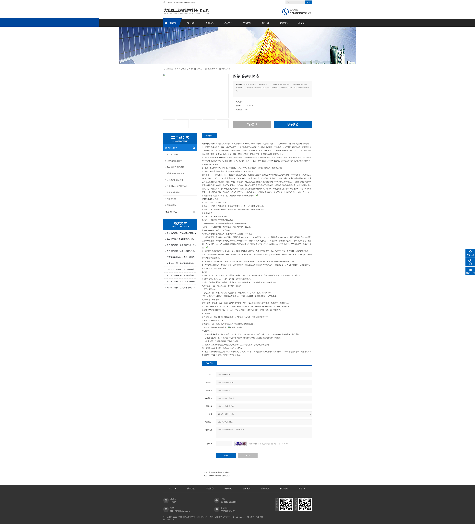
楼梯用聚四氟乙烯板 (175, 180)
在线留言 (284, 23)
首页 (176, 69)
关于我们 (191, 23)
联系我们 (302, 23)
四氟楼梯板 (171, 205)
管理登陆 (170, 520)
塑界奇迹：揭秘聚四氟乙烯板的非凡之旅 (181, 269)
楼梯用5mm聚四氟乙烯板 (177, 186)
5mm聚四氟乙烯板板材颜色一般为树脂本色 (181, 239)
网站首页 (173, 23)
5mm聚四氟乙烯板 (174, 161)
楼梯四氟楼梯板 (173, 192)
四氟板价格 (171, 199)
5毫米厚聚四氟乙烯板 (175, 173)
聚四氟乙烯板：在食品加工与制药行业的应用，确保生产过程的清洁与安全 (181, 233)
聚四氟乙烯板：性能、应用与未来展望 (181, 281)
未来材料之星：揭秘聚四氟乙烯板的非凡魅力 (181, 263)
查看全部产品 (171, 212)
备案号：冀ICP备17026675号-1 (221, 517)
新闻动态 (210, 23)
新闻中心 (228, 488)
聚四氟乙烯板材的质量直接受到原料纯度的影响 (181, 275)
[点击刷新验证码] (240, 444)
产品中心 (228, 23)
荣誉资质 (265, 488)
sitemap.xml (240, 517)
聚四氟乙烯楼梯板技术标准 (219, 472)
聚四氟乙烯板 (196, 69)
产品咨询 (252, 124)
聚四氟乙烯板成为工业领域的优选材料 (181, 251)
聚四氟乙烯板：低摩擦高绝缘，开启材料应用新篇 (181, 245)
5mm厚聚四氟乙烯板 (175, 167)
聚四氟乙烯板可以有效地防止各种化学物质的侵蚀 (181, 288)
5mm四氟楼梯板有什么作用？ (220, 476)
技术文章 (247, 23)
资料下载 (265, 23)
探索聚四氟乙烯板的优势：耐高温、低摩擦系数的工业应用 (181, 257)
